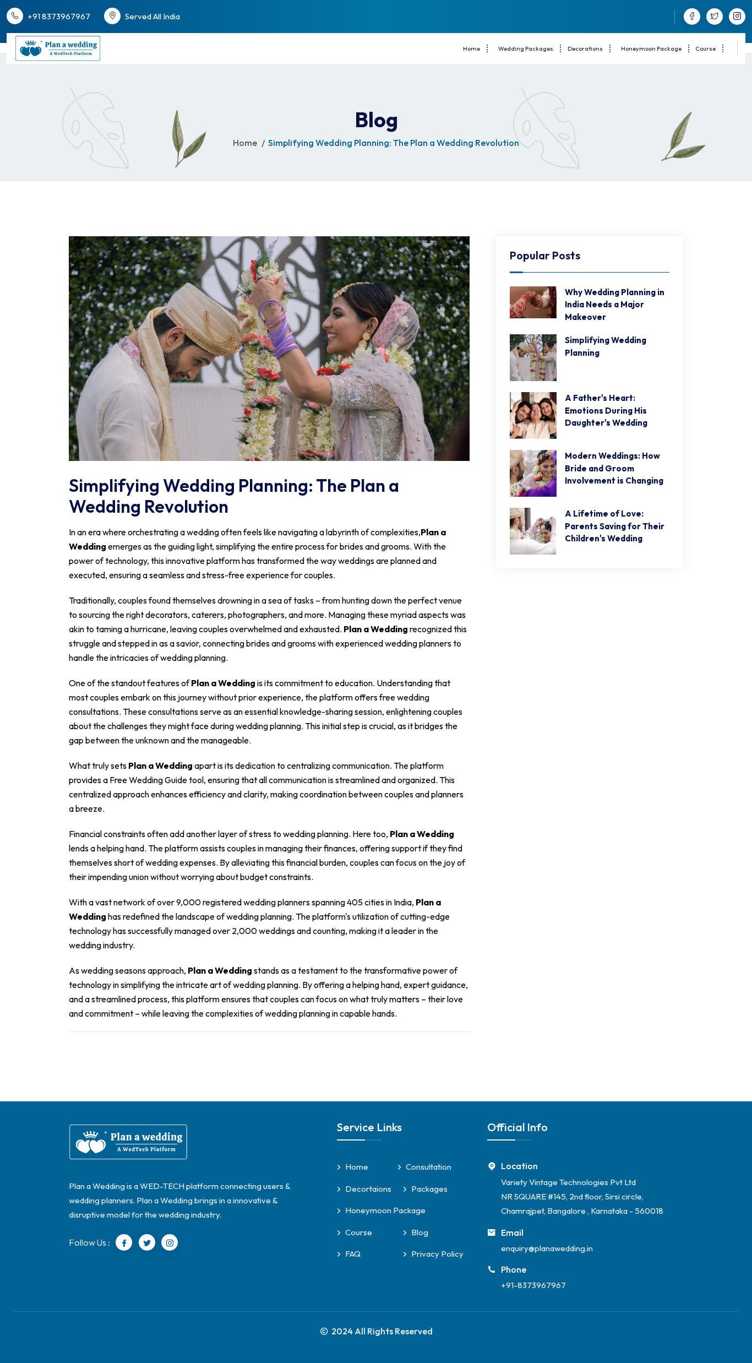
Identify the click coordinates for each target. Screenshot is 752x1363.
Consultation (428, 1166)
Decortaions (368, 1188)
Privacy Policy (437, 1253)
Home (471, 48)
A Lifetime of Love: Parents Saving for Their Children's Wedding (614, 526)
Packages (429, 1188)
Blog (419, 1232)
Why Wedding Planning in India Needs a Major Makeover (614, 304)
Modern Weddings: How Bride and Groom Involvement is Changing (614, 468)
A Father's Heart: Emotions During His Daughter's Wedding (606, 410)
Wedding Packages (525, 48)
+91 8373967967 (59, 16)
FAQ (353, 1253)
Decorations (585, 48)
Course (705, 48)
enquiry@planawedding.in (547, 1248)
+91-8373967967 (533, 1285)
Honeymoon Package (651, 48)
